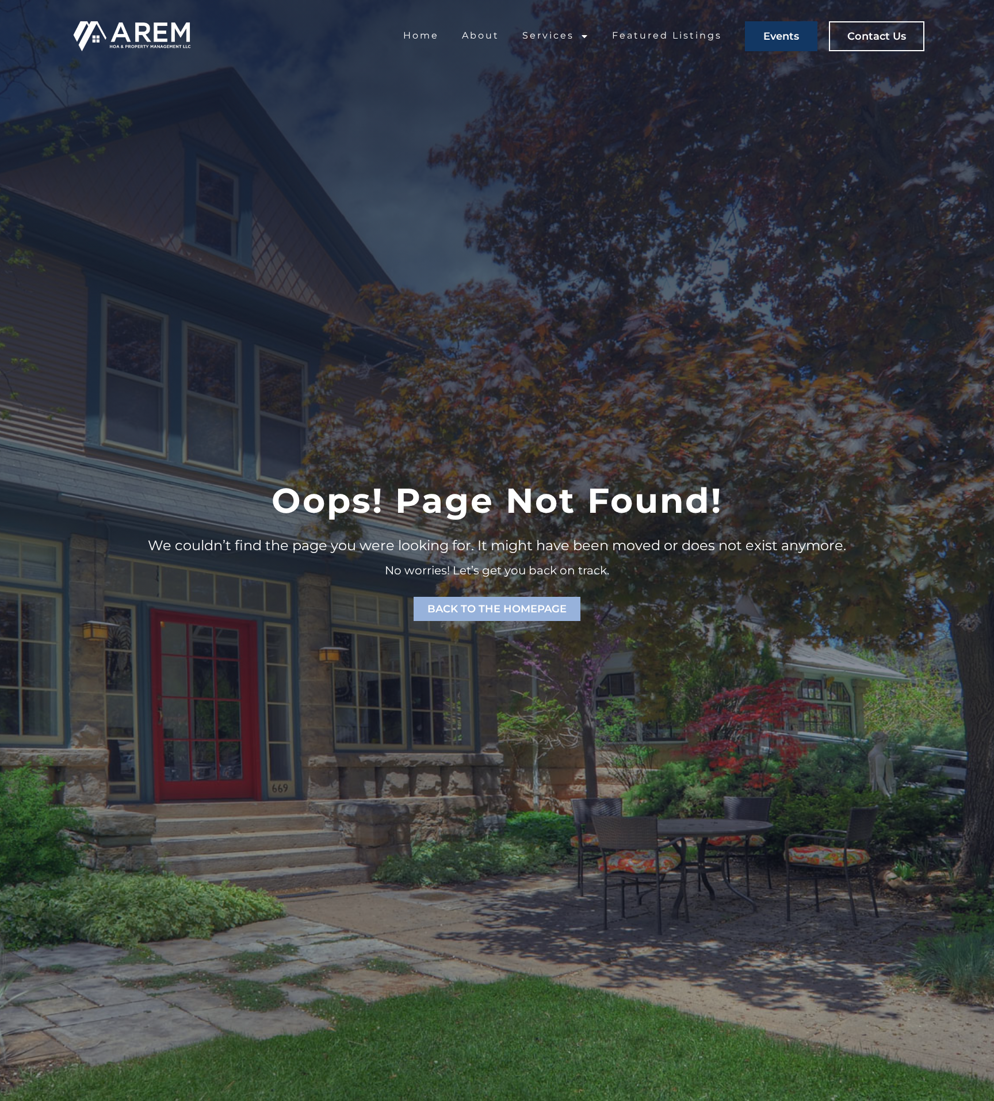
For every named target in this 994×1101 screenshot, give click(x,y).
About (480, 35)
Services (548, 35)
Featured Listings (667, 35)
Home (421, 35)
